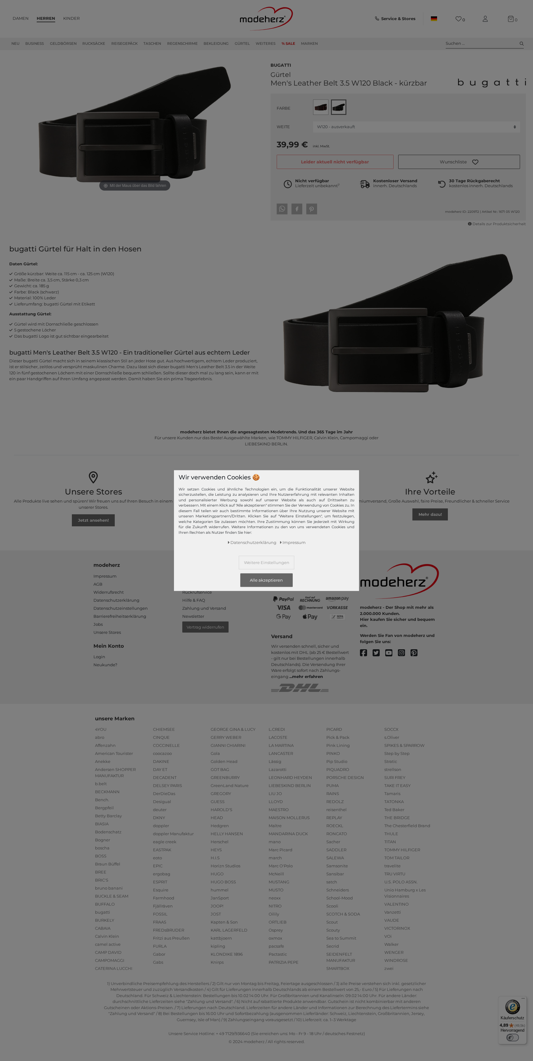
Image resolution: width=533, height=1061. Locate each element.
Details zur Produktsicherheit (499, 224)
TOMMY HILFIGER (402, 849)
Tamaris (392, 793)
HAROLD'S (221, 809)
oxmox (275, 938)
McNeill (276, 873)
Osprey (276, 930)
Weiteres (265, 43)
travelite (392, 865)
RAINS (332, 793)
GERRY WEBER (226, 737)
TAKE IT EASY (397, 785)
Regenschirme (182, 43)
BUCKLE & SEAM (111, 896)
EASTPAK (162, 849)
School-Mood (339, 897)
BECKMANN (107, 791)
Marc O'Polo (281, 865)
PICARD (334, 729)
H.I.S (215, 857)
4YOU (100, 729)
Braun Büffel (107, 863)
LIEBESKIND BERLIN (290, 785)
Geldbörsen (63, 43)
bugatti (281, 64)
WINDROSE (396, 960)
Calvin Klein (107, 936)
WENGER (393, 952)
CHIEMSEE (164, 729)
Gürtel (242, 43)
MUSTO (276, 889)
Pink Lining (338, 745)
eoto (157, 857)
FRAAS (159, 922)
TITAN (390, 841)
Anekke (102, 761)
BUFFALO (105, 904)
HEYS (216, 849)
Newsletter (193, 616)
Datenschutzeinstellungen (120, 608)
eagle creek (164, 841)
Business (34, 43)
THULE (391, 833)
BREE (100, 871)
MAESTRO (279, 809)
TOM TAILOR (396, 857)
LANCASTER (281, 753)
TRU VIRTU (394, 873)
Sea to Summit (341, 938)
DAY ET (160, 769)
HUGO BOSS (223, 881)
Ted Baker (394, 809)
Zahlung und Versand (204, 608)
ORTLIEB (278, 922)
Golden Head (224, 761)
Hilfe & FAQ (193, 600)
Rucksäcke (93, 43)
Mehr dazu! (430, 514)
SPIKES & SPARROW (404, 745)
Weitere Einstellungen (266, 562)
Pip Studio (336, 761)
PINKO (333, 753)
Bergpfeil (104, 807)
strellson (392, 769)
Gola (215, 753)
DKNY (159, 817)
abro (99, 737)
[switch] (512, 1037)
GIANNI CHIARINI (228, 745)
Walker (391, 944)
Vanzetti (392, 912)
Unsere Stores (107, 632)
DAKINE (161, 761)
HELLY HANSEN (227, 833)
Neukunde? (105, 664)
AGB (97, 584)
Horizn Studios (225, 865)
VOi (388, 936)
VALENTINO (396, 904)
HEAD (217, 817)
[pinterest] (417, 653)
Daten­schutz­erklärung (253, 542)
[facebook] (366, 653)
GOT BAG (220, 769)
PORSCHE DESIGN (345, 777)
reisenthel (336, 809)
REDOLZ (335, 801)
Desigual (162, 801)
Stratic (390, 761)
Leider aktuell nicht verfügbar (335, 162)
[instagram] (404, 653)
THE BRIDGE (397, 817)
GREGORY (221, 793)
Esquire (160, 889)
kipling (218, 946)
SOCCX (391, 729)
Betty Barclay (108, 815)
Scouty (333, 930)
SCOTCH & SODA (343, 914)
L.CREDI (277, 729)
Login (99, 656)
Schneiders (337, 889)
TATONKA (394, 801)
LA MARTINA (281, 745)
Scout (332, 922)
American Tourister (114, 753)
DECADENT (164, 777)
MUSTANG (279, 881)
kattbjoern (221, 938)
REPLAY (334, 817)
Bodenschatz (108, 831)
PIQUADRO (337, 769)
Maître (275, 825)
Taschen (152, 43)
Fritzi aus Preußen (171, 938)
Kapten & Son (224, 922)
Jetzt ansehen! (93, 520)
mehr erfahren (307, 676)
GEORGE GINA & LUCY (233, 729)
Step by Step (397, 753)
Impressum (105, 576)
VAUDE (391, 920)
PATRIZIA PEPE (284, 962)
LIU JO (275, 793)
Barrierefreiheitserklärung (119, 616)
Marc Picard (280, 849)
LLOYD (276, 801)
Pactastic (278, 954)
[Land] (434, 18)
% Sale (288, 43)
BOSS (100, 855)
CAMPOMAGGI (109, 960)
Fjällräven (163, 905)
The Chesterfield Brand (407, 825)
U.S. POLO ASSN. (401, 881)
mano (275, 841)
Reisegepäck (124, 43)
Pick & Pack (337, 737)
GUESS (218, 801)
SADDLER (336, 849)
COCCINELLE (166, 745)
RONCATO (336, 833)
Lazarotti (278, 769)
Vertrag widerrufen (205, 627)
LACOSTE (278, 737)
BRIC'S (101, 880)
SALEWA (335, 857)
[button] (459, 162)
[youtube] (391, 653)
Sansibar (335, 873)
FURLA (160, 946)
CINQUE (161, 737)
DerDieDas (164, 793)
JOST (216, 914)
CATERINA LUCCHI (113, 968)
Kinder (71, 18)
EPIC (158, 865)
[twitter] (379, 653)
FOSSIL (160, 914)
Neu (15, 43)
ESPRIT (160, 881)
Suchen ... (455, 43)
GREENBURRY (225, 777)
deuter (160, 809)
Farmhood (163, 897)
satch (331, 881)
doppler (161, 825)
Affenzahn (105, 745)
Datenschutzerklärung (116, 600)
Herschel (220, 841)
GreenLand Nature (230, 785)
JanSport (220, 897)
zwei (389, 968)
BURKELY (104, 920)
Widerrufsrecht (108, 592)
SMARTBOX (337, 968)
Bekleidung (216, 43)
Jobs (98, 624)
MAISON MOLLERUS (289, 817)
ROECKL (334, 825)
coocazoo (162, 753)
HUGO (217, 873)
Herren (46, 18)
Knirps (217, 962)
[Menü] (523, 1000)
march (275, 857)
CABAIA (102, 928)
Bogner (102, 839)
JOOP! (217, 905)
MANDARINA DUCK (288, 833)
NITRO (275, 905)
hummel (220, 889)
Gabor (159, 954)
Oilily (274, 914)
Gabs (158, 962)
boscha (102, 847)
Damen (21, 18)
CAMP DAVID (108, 952)
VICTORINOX (397, 928)
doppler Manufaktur (173, 833)
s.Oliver (391, 737)
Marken (309, 43)
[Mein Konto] (486, 19)
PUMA (332, 785)
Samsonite (337, 865)
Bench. (102, 799)
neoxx (275, 897)
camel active (108, 944)
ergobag (161, 873)
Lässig (275, 761)
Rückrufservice (197, 592)
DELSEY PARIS (167, 785)
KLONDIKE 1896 (227, 954)
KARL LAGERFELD (229, 930)
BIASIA (102, 823)
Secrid (332, 946)
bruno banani (109, 888)
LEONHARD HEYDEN (290, 777)
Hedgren (220, 825)
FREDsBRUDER (168, 930)
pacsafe (276, 946)
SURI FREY (394, 777)
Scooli (332, 905)
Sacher (333, 841)
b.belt (101, 783)
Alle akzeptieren (266, 580)
